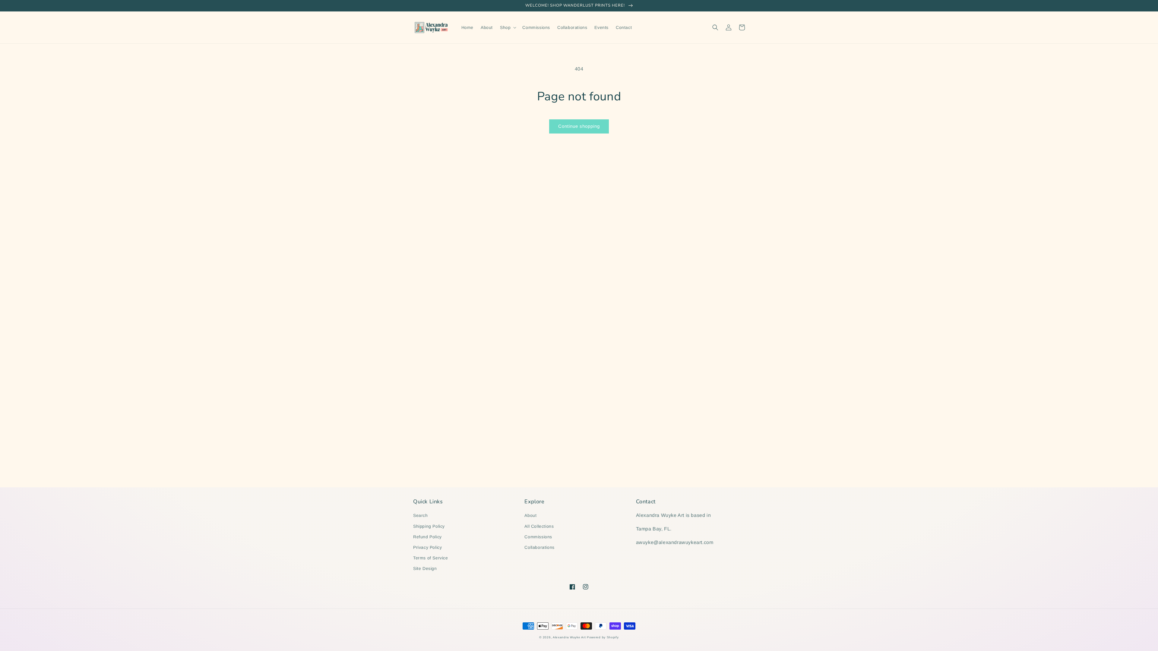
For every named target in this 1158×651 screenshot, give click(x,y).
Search (420, 515)
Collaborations (539, 547)
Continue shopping (579, 126)
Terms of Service (430, 557)
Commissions (538, 536)
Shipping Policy (429, 526)
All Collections (539, 526)
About (530, 515)
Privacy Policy (427, 547)
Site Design (425, 568)
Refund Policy (427, 536)
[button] (507, 27)
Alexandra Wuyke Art (569, 637)
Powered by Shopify (603, 637)
